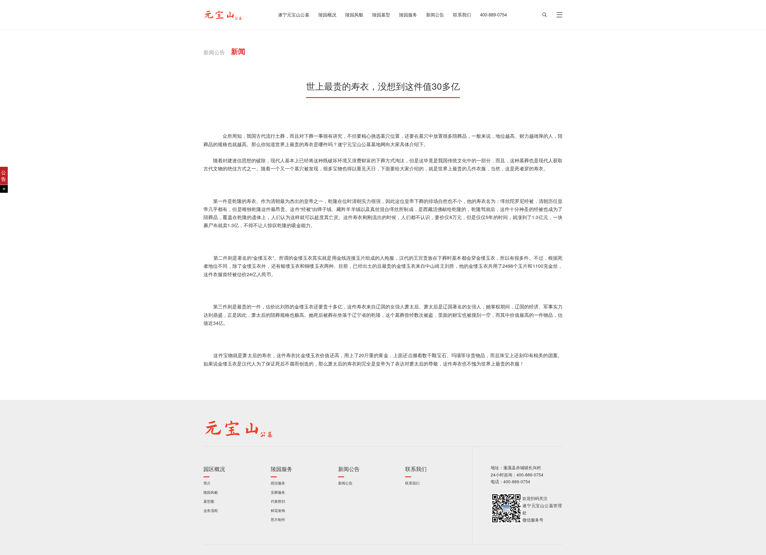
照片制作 (278, 520)
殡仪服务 (278, 483)
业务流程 (210, 511)
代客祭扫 (278, 501)
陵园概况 (327, 15)
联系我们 (462, 15)
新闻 (238, 51)
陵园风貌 (354, 15)
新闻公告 (435, 15)
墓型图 (208, 501)
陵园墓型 (381, 15)
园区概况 (214, 469)
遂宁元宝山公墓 (293, 15)
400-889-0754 (493, 15)
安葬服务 (278, 492)
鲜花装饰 (278, 511)
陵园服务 (408, 15)
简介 (207, 483)
